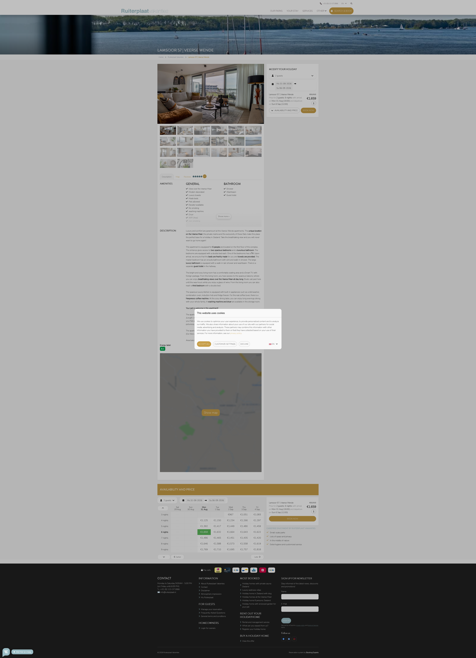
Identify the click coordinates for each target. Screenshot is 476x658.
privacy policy (235, 333)
